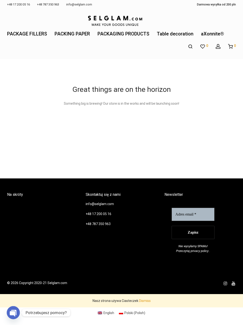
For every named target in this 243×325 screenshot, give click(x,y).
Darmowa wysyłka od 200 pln (216, 4)
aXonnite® (212, 34)
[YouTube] (234, 283)
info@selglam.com (100, 204)
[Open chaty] (13, 312)
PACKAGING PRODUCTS (123, 34)
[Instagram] (225, 283)
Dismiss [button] (145, 301)
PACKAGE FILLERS (27, 34)
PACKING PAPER (72, 34)
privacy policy (200, 251)
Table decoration (175, 34)
